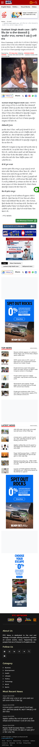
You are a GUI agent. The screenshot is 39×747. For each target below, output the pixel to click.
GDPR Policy (5, 745)
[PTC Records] (19, 620)
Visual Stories (25, 7)
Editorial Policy (17, 740)
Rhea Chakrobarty (15, 263)
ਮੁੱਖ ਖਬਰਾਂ (9, 21)
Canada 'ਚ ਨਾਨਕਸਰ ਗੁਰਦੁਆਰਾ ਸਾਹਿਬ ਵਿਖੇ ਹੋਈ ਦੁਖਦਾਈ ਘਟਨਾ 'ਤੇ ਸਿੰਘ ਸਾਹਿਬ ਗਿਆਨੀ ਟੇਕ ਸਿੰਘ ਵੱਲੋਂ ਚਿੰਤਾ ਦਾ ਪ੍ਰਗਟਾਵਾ (25, 470)
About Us (9, 740)
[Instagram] (29, 96)
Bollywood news (27, 266)
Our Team (19, 743)
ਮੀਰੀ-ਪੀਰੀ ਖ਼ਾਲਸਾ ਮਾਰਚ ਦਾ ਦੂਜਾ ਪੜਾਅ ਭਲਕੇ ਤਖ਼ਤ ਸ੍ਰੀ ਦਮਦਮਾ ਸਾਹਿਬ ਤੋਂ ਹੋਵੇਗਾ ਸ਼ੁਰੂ (25, 430)
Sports (7, 687)
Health (7, 673)
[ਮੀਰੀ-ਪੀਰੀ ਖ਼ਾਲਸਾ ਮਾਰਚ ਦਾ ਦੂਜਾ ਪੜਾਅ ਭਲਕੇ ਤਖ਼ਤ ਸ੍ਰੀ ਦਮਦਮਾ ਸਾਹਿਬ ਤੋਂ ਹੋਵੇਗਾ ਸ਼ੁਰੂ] (5, 431)
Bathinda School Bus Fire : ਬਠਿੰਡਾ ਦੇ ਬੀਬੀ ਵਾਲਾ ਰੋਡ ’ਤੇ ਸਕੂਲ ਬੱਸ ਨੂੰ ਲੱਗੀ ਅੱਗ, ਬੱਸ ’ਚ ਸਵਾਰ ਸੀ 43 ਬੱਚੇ (25, 462)
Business (8, 667)
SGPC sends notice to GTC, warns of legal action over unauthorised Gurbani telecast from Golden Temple (25, 361)
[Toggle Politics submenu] (18, 6)
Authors (33, 740)
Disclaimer (12, 743)
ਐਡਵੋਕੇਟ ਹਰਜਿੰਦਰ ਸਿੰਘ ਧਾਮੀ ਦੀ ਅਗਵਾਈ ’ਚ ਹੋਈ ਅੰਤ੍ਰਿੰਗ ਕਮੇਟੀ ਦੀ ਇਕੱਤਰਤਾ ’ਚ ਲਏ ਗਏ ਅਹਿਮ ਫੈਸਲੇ (25, 446)
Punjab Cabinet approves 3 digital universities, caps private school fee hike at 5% (25, 377)
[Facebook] (26, 96)
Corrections (26, 740)
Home (3, 21)
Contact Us (5, 743)
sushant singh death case (10, 266)
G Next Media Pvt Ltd (7, 738)
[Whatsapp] (32, 96)
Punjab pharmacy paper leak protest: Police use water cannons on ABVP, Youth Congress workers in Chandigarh (26, 369)
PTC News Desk (13, 53)
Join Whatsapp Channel (24, 220)
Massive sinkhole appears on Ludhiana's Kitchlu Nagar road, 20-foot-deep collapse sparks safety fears (26, 353)
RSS (11, 745)
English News (6, 7)
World (7, 684)
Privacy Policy (27, 743)
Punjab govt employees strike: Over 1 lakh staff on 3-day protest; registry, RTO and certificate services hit (25, 393)
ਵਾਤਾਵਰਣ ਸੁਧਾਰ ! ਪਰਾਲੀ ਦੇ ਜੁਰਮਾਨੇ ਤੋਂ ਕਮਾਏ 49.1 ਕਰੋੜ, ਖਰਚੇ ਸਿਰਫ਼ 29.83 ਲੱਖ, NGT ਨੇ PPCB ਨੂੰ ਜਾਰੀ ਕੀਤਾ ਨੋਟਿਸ (25, 439)
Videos (34, 7)
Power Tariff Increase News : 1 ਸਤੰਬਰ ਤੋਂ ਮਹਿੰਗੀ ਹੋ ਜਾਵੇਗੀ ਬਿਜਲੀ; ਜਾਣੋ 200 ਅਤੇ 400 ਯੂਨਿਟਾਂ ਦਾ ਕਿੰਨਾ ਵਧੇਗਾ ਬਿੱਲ (25, 454)
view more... (34, 348)
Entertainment (9, 670)
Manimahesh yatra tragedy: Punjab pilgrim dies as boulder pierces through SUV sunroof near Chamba (25, 385)
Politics (15, 7)
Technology (8, 681)
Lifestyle (7, 676)
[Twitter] (23, 96)
